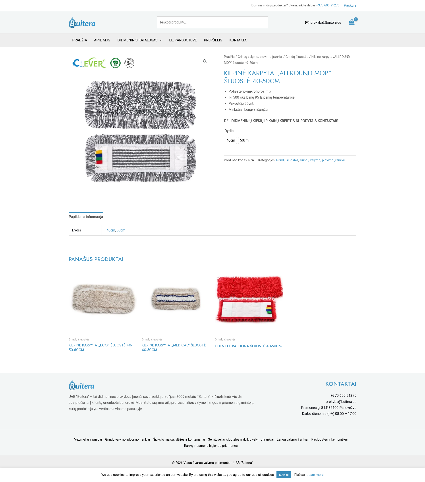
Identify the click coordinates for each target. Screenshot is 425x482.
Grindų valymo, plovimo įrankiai (260, 57)
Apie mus (102, 40)
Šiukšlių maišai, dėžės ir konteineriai (179, 439)
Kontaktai (238, 40)
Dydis (229, 131)
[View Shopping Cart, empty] (351, 22)
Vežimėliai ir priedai (88, 439)
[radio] (231, 140)
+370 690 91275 (327, 5)
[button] (205, 61)
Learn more (315, 475)
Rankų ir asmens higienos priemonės (211, 446)
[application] (160, 40)
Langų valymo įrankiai (292, 439)
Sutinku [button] (284, 474)
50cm (121, 230)
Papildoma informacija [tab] (86, 217)
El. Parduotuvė (183, 40)
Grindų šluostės (297, 57)
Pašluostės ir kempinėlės (329, 439)
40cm (110, 230)
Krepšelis (213, 40)
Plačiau (299, 475)
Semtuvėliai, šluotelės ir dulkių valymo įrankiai (241, 439)
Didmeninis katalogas (137, 40)
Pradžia (79, 40)
